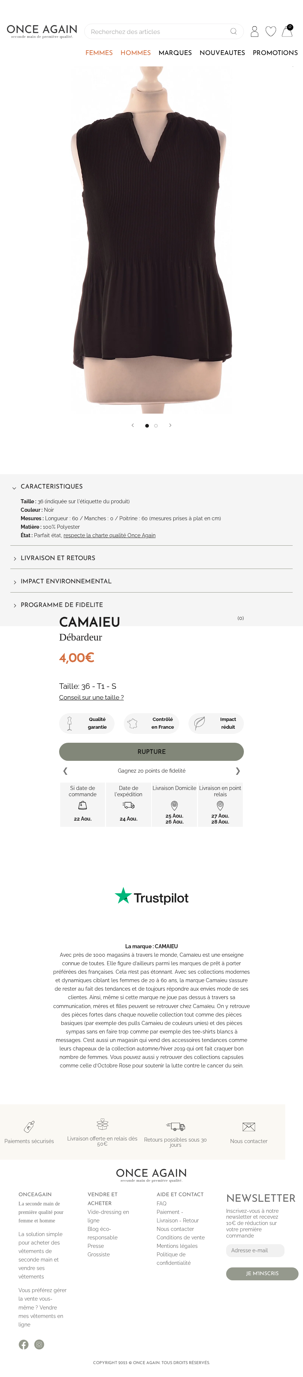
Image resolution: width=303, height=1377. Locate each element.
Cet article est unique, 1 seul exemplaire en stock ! (151, 771)
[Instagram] (39, 1344)
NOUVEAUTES (222, 53)
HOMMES (135, 53)
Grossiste (99, 1254)
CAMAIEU (166, 946)
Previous (65, 771)
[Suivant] (170, 425)
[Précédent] (133, 425)
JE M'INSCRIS (262, 1274)
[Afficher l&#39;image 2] (156, 426)
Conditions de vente (181, 1237)
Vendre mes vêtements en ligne (40, 1316)
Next (237, 771)
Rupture (151, 752)
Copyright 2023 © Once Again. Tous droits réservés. (151, 1363)
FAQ (161, 1204)
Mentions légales (177, 1246)
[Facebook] (23, 1344)
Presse (96, 1246)
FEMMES (99, 53)
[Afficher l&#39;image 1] (147, 426)
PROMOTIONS (275, 53)
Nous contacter (175, 1229)
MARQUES (175, 53)
